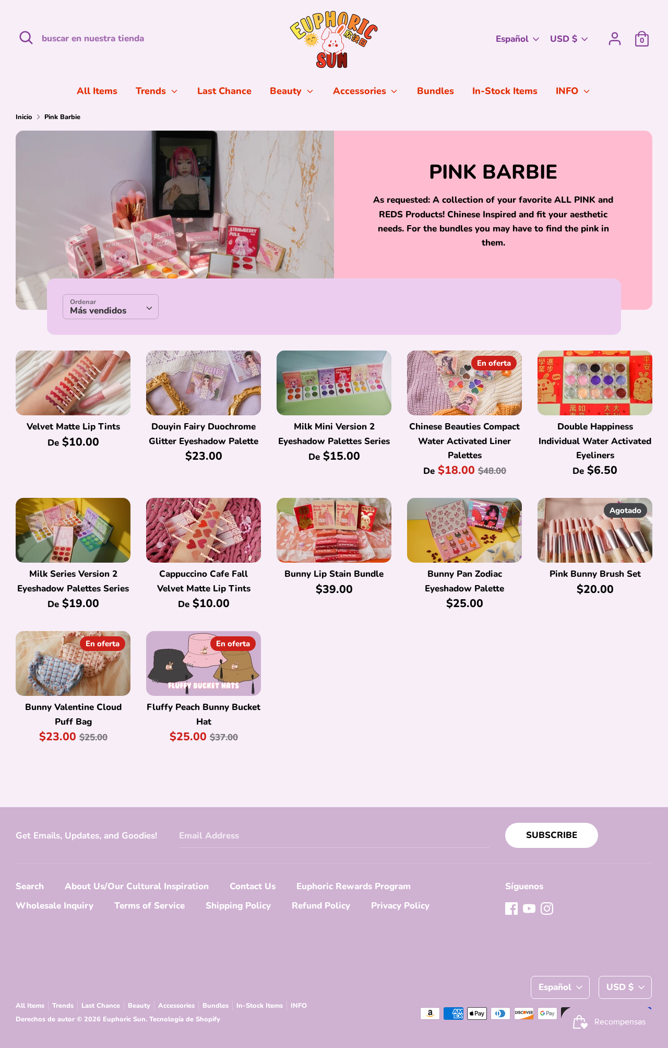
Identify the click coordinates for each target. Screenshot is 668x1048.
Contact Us (253, 886)
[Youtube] (529, 908)
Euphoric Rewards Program (353, 886)
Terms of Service (149, 906)
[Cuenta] (614, 35)
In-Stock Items (505, 91)
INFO (568, 91)
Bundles (435, 91)
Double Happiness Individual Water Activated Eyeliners (595, 441)
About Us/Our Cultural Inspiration (137, 886)
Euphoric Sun (124, 1019)
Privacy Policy (400, 906)
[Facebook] (511, 908)
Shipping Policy (238, 906)
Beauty (287, 91)
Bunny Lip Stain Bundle (334, 574)
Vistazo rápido (73, 397)
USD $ (563, 39)
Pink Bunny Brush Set (595, 574)
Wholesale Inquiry (54, 906)
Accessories (361, 91)
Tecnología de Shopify (184, 1019)
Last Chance (224, 91)
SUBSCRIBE (551, 835)
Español (512, 39)
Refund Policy (321, 906)
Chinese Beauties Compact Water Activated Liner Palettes (464, 441)
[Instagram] (547, 908)
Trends (152, 91)
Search (30, 886)
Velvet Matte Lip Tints (73, 427)
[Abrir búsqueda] (26, 37)
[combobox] (111, 306)
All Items (97, 91)
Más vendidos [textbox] (98, 311)
